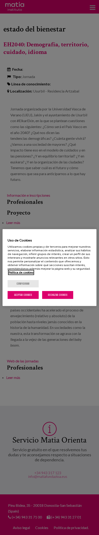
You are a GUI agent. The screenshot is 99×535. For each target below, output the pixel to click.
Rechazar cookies (57, 295)
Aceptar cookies (23, 295)
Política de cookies (21, 272)
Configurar (23, 283)
